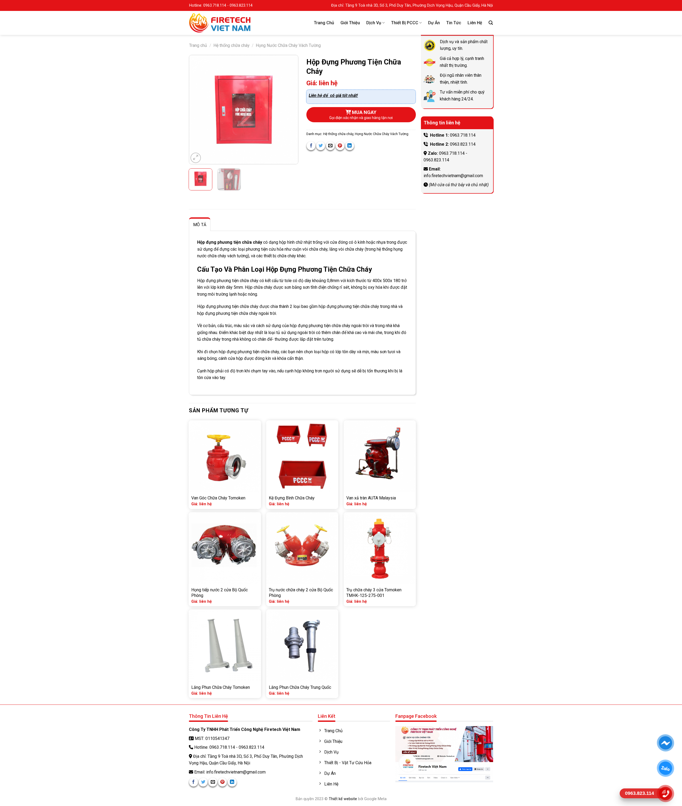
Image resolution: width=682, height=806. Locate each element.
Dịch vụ (373, 22)
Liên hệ (475, 22)
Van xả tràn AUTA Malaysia (371, 497)
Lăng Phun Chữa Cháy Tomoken (220, 687)
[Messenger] (665, 743)
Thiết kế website (343, 799)
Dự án (434, 22)
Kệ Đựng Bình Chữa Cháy (292, 497)
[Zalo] (665, 768)
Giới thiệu (350, 22)
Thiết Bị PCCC (404, 22)
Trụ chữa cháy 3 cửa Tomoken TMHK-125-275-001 (373, 592)
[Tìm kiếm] (491, 23)
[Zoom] (195, 158)
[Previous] (198, 110)
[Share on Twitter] (320, 145)
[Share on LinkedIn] (349, 145)
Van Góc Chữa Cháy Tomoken (218, 497)
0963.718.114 (463, 135)
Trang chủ (324, 22)
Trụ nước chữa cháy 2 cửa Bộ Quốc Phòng (301, 592)
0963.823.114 (463, 144)
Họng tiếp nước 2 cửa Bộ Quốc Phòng (219, 592)
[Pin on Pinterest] (340, 145)
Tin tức (453, 22)
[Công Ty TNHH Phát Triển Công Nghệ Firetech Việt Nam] (219, 23)
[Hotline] (665, 793)
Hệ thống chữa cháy (231, 45)
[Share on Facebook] (311, 145)
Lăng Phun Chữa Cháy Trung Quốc (300, 687)
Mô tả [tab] (199, 224)
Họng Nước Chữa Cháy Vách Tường (288, 45)
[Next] (289, 110)
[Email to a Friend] (330, 145)
